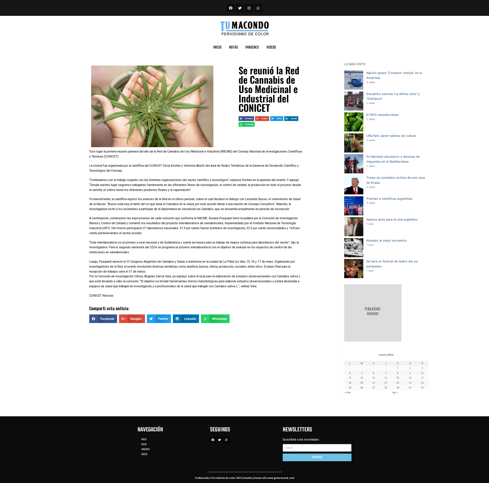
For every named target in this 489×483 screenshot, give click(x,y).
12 (361, 377)
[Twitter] (240, 8)
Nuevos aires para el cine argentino (392, 219)
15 (398, 377)
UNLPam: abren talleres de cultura (391, 136)
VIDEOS (271, 47)
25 (350, 387)
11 (350, 377)
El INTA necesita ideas (382, 115)
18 (350, 382)
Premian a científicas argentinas (389, 199)
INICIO (217, 47)
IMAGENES (252, 47)
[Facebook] (231, 8)
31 (422, 387)
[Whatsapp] (258, 8)
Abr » (395, 392)
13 (373, 377)
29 (397, 387)
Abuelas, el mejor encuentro (386, 240)
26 (361, 387)
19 (361, 382)
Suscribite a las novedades (301, 439)
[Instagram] (249, 8)
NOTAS (233, 47)
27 (373, 387)
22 (397, 382)
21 (386, 382)
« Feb (348, 392)
